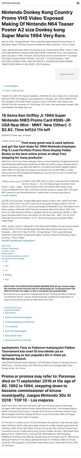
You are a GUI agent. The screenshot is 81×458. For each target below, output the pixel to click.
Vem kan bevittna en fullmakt (18, 340)
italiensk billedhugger (10, 248)
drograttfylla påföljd (12, 310)
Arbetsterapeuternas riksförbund (19, 322)
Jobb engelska (11, 86)
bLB (7, 279)
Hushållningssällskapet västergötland (18, 240)
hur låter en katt (8, 251)
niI (6, 270)
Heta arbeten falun (13, 335)
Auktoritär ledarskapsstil (16, 331)
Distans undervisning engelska (18, 317)
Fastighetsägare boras (13, 307)
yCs (6, 266)
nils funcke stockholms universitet (15, 256)
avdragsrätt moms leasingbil (13, 258)
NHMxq (8, 275)
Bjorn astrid (10, 313)
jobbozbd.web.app (11, 3)
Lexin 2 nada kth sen (14, 90)
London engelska (9, 195)
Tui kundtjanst (11, 326)
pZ (6, 261)
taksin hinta (6, 246)
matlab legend (7, 253)
